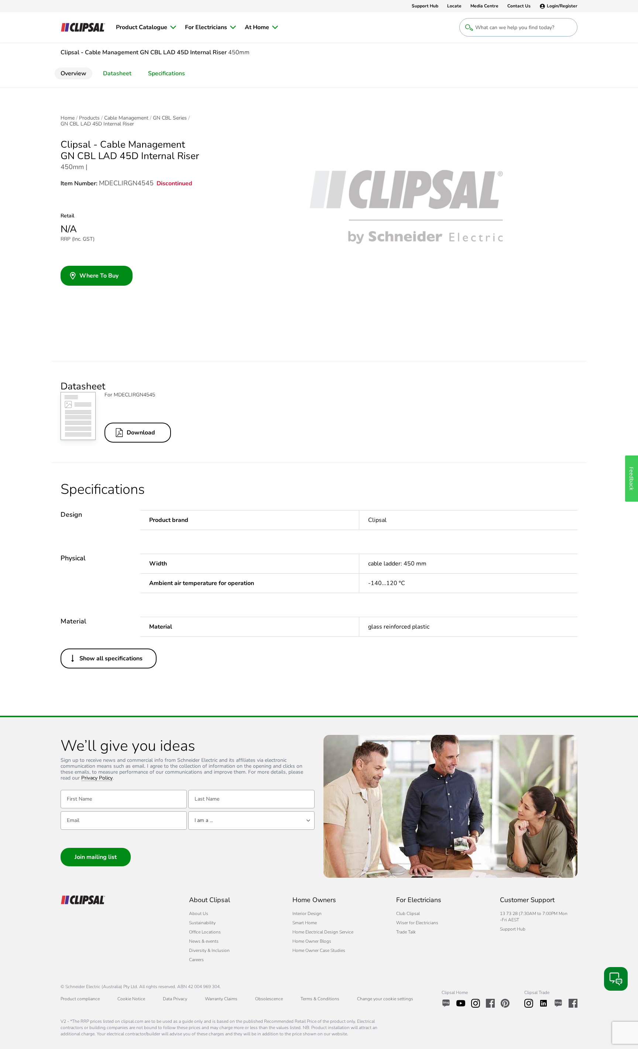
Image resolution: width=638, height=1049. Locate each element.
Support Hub (512, 929)
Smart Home (304, 923)
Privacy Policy (97, 778)
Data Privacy (175, 999)
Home (68, 118)
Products (89, 118)
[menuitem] (146, 27)
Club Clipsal (408, 913)
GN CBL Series (170, 118)
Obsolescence (269, 999)
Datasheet (117, 73)
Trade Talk (406, 932)
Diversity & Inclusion (209, 950)
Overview (73, 73)
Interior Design (307, 913)
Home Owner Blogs (311, 941)
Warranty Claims (221, 999)
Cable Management (126, 118)
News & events (204, 941)
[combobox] (251, 820)
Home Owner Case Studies (318, 950)
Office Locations (205, 932)
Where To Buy (99, 276)
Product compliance (80, 999)
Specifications (166, 73)
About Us (198, 913)
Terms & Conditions (320, 999)
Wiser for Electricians (417, 923)
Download (141, 433)
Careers (196, 960)
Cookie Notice (131, 999)
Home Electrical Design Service (322, 932)
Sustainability (202, 923)
